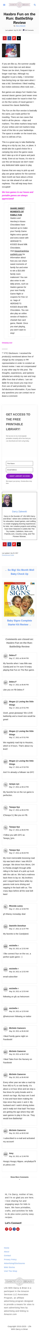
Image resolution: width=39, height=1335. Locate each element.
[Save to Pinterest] (5, 38)
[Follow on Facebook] (14, 1229)
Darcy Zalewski (20, 26)
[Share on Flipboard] (14, 38)
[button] (19, 1178)
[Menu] (4, 5)
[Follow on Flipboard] (10, 1229)
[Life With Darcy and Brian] (19, 5)
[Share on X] (19, 38)
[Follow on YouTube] (18, 1229)
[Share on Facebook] (9, 38)
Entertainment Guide (8, 555)
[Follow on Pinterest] (6, 1229)
